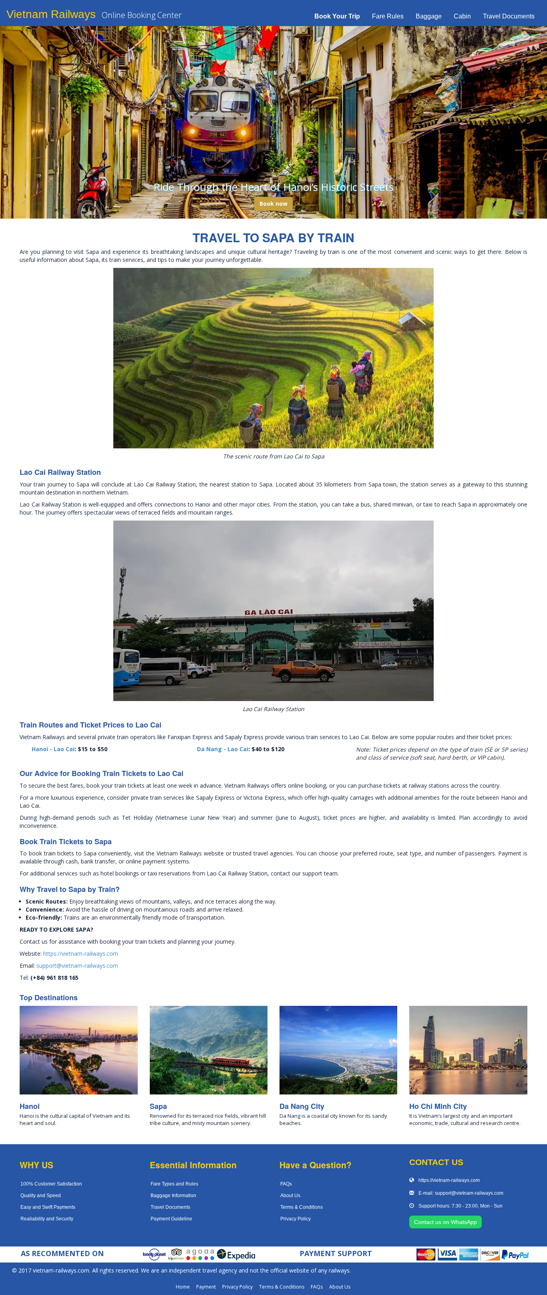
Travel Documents (509, 16)
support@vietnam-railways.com (77, 965)
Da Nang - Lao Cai (222, 749)
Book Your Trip (337, 16)
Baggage (429, 16)
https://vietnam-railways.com (80, 953)
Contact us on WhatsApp (445, 1222)
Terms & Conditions (301, 1207)
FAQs (286, 1184)
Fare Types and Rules (174, 1184)
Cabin (462, 16)
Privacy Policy (295, 1219)
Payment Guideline (171, 1219)
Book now (273, 203)
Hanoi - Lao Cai (53, 749)
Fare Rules (388, 16)
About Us (290, 1195)
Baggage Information (173, 1195)
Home (183, 1286)
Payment (206, 1286)
